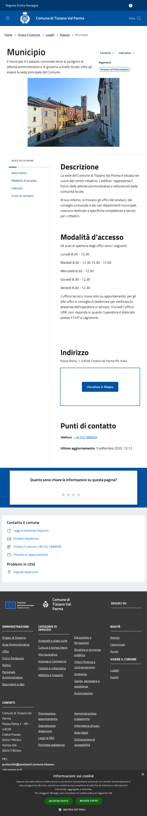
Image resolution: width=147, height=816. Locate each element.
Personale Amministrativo (12, 675)
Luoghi (50, 34)
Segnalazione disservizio (47, 728)
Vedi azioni (125, 53)
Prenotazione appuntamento (47, 716)
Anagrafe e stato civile (52, 640)
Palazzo (65, 34)
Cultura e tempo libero (52, 647)
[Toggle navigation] (7, 18)
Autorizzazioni (83, 693)
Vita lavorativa (47, 654)
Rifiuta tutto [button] (89, 800)
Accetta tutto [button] (58, 801)
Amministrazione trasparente (85, 716)
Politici (6, 665)
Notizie (114, 637)
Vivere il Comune (29, 34)
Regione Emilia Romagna (22, 5)
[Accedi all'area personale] (130, 5)
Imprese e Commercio (52, 661)
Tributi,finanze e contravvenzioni (84, 664)
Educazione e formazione (82, 640)
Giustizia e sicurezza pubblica (87, 652)
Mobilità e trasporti (50, 675)
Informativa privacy (87, 725)
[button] (73, 809)
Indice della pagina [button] (22, 160)
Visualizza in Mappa (100, 387)
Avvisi (114, 651)
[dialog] (73, 793)
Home (8, 34)
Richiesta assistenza (51, 744)
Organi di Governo (14, 637)
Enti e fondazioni (13, 658)
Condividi (105, 53)
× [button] (142, 774)
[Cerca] (139, 18)
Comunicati (117, 644)
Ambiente (80, 674)
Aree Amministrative (15, 644)
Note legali (81, 732)
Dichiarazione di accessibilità (84, 742)
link (110, 793)
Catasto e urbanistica (52, 668)
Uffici (5, 651)
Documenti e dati (13, 684)
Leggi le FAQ (46, 738)
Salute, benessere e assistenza (87, 684)
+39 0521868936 (85, 437)
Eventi (114, 677)
